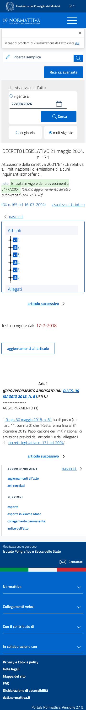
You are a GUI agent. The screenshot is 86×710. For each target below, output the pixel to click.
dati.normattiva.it (16, 697)
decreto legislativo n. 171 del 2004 (36, 442)
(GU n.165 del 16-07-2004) (23, 204)
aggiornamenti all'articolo (28, 348)
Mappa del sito (14, 676)
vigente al (22, 96)
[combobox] (43, 57)
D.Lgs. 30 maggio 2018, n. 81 (28, 419)
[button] (59, 104)
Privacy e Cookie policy (20, 662)
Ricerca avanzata (63, 72)
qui (77, 42)
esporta (12, 506)
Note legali (11, 669)
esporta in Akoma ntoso (24, 513)
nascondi (16, 216)
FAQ (6, 683)
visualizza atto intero (68, 204)
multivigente (63, 133)
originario (27, 133)
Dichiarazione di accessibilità (25, 690)
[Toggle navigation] (72, 20)
